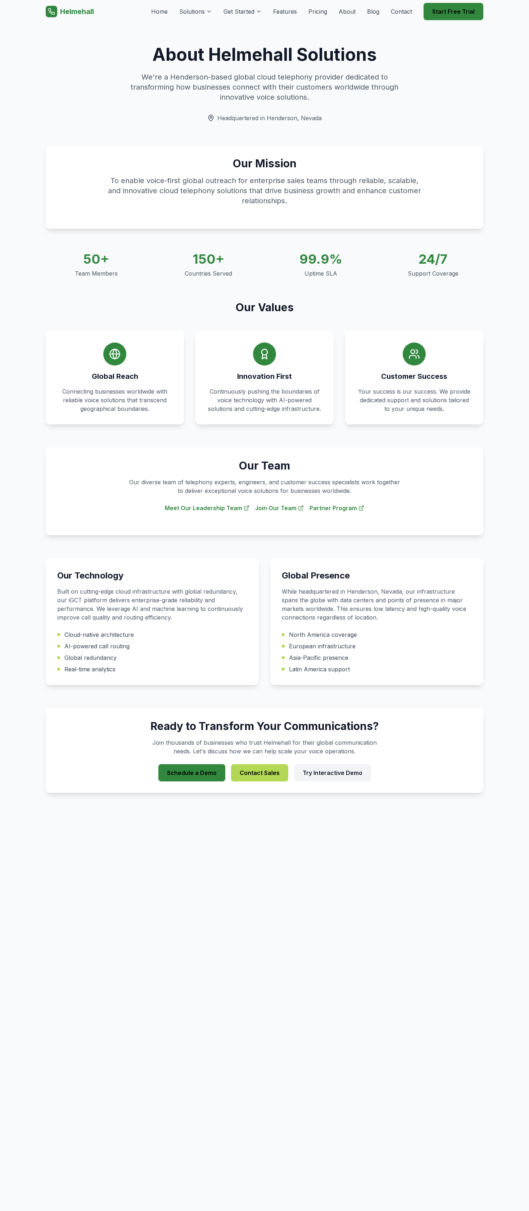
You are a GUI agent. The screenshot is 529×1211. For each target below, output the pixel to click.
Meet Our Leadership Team (203, 508)
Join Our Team (276, 508)
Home (159, 11)
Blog (373, 11)
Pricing (317, 11)
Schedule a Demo (192, 772)
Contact (401, 11)
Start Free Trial (453, 11)
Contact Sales (260, 772)
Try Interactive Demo (332, 772)
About (347, 11)
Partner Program (333, 508)
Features (285, 11)
